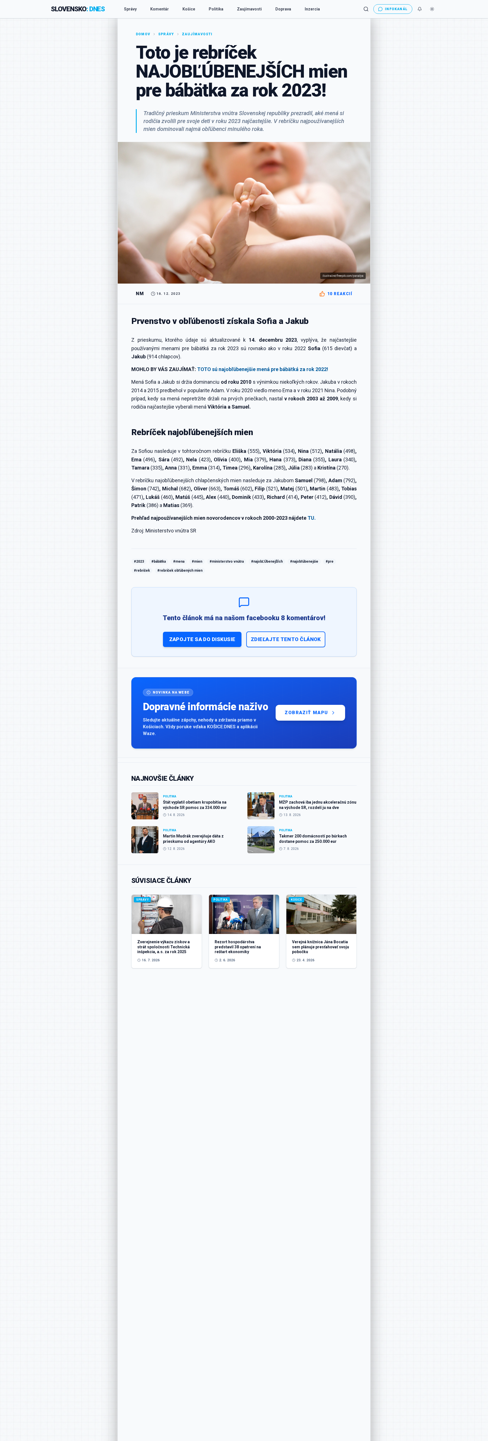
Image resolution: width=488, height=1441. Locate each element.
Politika (216, 9)
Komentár (159, 9)
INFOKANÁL (396, 9)
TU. (312, 518)
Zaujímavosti (249, 9)
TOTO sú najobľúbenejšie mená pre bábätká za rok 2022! (262, 369)
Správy (130, 9)
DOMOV (143, 34)
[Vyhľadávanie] (366, 9)
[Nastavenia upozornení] (420, 9)
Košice (188, 9)
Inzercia (312, 9)
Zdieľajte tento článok (286, 639)
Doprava (283, 9)
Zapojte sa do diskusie (202, 639)
